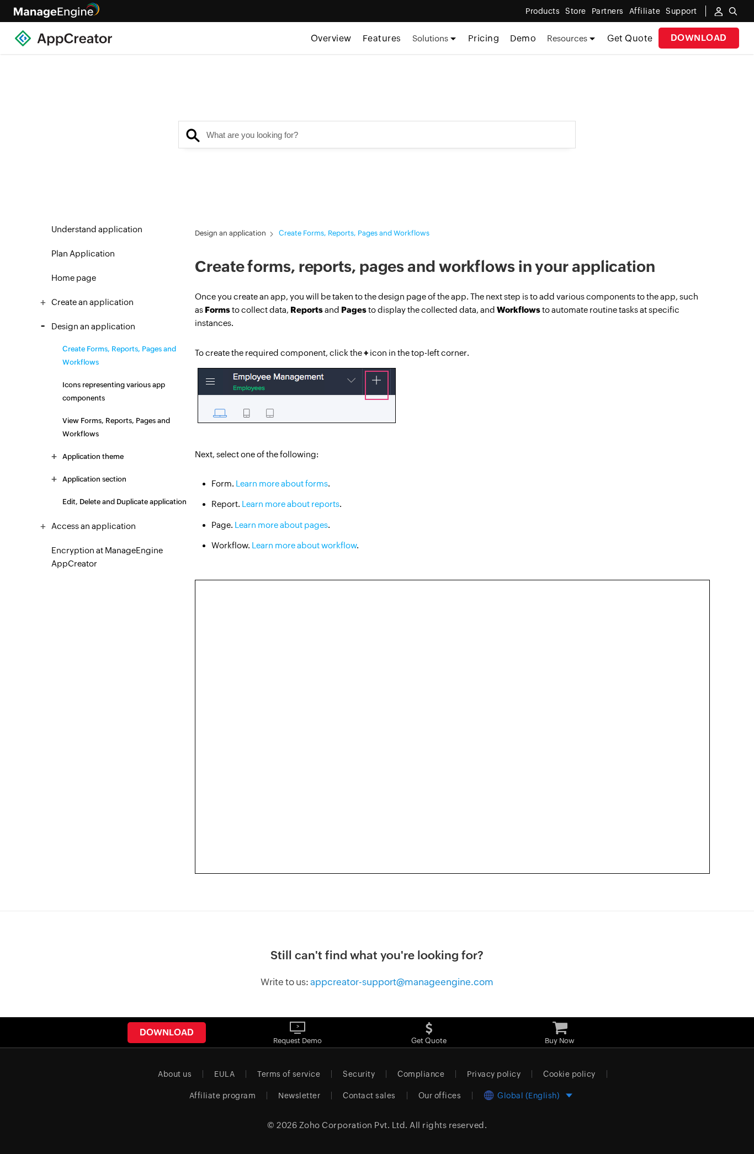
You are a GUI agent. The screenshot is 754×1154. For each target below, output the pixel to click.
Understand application (96, 229)
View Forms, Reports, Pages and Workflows (116, 427)
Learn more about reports (290, 504)
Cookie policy (569, 1074)
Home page (73, 277)
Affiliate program (222, 1095)
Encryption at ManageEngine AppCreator (107, 557)
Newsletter (299, 1095)
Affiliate (645, 11)
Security (359, 1074)
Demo (523, 38)
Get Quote (630, 38)
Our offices (439, 1095)
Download (699, 38)
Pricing (484, 38)
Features (382, 38)
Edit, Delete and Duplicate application (124, 502)
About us (175, 1074)
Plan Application (83, 253)
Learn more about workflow (304, 545)
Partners (608, 11)
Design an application (230, 233)
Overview (331, 38)
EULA (224, 1074)
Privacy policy (494, 1074)
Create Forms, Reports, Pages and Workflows (119, 355)
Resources (567, 38)
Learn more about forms (282, 483)
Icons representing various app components (113, 391)
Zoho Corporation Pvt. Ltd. (353, 1125)
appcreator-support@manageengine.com (401, 981)
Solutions (430, 38)
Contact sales (369, 1095)
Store (575, 11)
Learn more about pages (281, 525)
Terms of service (288, 1074)
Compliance (420, 1074)
